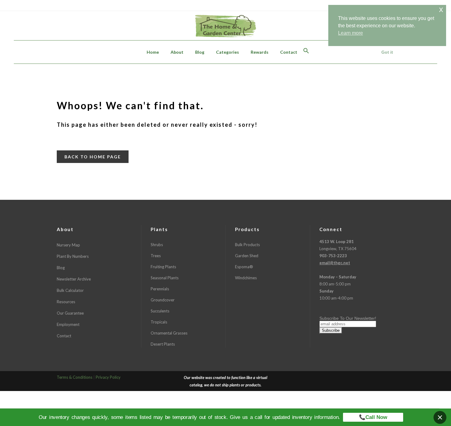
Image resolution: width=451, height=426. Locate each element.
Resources (66, 301)
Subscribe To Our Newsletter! (347, 318)
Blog (61, 267)
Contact (64, 335)
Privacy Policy (108, 377)
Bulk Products (247, 244)
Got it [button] (387, 52)
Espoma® (244, 266)
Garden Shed (246, 255)
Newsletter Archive (74, 279)
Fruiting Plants (163, 266)
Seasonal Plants (165, 277)
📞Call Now (373, 417)
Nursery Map (68, 244)
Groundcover (163, 299)
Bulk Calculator (70, 290)
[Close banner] (440, 417)
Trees (156, 255)
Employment (68, 324)
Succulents (160, 310)
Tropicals (159, 322)
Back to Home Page (92, 156)
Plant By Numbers (73, 256)
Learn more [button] (350, 33)
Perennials (160, 288)
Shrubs (157, 244)
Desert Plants (163, 344)
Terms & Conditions (74, 377)
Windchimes (246, 277)
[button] (306, 52)
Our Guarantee (70, 313)
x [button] (441, 9)
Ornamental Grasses (169, 333)
